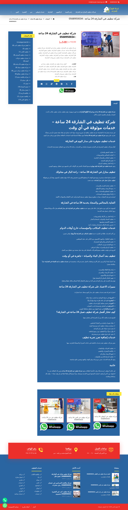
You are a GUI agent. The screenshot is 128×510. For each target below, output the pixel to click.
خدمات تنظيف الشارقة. (44, 69)
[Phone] (5, 500)
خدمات (21, 483)
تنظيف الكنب (24, 52)
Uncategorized (21, 42)
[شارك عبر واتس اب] (46, 84)
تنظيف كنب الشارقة (44, 66)
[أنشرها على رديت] (57, 84)
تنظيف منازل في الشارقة (69, 69)
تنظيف (26, 49)
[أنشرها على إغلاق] (67, 84)
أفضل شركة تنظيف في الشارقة (58, 64)
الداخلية (37, 486)
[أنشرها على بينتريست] (62, 84)
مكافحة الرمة (24, 93)
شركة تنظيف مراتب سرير (20, 71)
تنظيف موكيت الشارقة (56, 69)
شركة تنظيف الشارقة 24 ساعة (55, 71)
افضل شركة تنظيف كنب (21, 45)
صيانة (38, 480)
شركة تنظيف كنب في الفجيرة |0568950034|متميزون (61, 493)
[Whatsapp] (5, 505)
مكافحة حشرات (23, 96)
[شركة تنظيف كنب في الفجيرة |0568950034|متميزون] (76, 494)
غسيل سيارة (19, 477)
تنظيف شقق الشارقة (66, 66)
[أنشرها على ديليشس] (52, 84)
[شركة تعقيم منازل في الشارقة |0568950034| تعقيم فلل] (76, 476)
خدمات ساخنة (19, 494)
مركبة (21, 474)
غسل (27, 83)
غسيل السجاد (24, 87)
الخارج (21, 486)
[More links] (11, 9)
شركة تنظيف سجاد (23, 67)
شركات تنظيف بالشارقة (70, 71)
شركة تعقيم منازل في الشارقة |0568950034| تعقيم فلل (61, 475)
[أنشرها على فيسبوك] (72, 84)
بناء (39, 477)
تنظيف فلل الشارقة (55, 66)
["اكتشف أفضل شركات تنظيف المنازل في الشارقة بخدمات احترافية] (112, 9)
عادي (38, 483)
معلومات (37, 491)
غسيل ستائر (25, 90)
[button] (84, 34)
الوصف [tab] (115, 103)
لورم (21, 488)
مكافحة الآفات (35, 474)
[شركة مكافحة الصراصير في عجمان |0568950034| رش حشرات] (76, 485)
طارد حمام (25, 80)
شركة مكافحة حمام (22, 77)
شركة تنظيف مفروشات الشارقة (63, 74)
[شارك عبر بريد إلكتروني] (42, 84)
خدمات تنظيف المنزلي (21, 55)
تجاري (21, 480)
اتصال (38, 488)
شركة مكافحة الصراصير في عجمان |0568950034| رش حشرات (59, 484)
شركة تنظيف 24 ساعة (60, 76)
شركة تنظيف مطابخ (22, 74)
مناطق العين (24, 100)
